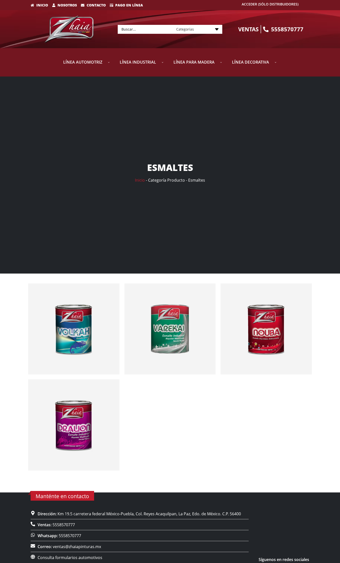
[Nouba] (266, 329)
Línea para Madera (194, 62)
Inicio (140, 180)
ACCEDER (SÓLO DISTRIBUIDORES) (270, 4)
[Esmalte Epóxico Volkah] (73, 329)
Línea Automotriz (82, 62)
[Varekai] (170, 329)
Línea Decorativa (250, 62)
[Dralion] (73, 425)
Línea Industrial (138, 62)
